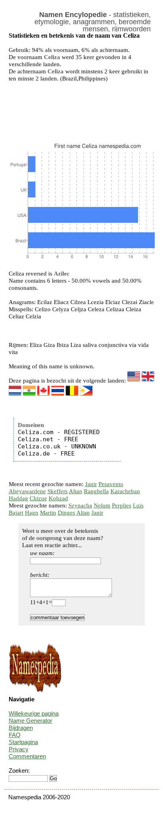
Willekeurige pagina (34, 713)
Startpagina (23, 742)
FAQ (15, 734)
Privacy (18, 749)
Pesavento (111, 484)
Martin (48, 512)
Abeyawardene (27, 491)
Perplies (121, 505)
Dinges (66, 512)
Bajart (16, 512)
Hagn (31, 512)
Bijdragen (21, 727)
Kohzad (58, 498)
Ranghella (96, 491)
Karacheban (125, 491)
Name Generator (30, 720)
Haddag (18, 498)
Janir (91, 484)
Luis (138, 505)
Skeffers (57, 491)
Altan (75, 491)
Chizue (38, 498)
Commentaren (27, 756)
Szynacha (80, 505)
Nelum (102, 505)
